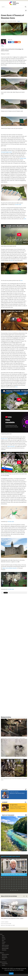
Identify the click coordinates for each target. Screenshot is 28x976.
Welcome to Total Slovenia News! (17, 793)
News (3, 935)
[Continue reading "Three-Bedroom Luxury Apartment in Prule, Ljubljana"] (14, 908)
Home (1, 934)
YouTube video (18, 204)
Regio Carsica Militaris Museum (10, 568)
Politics (3, 937)
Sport (3, 940)
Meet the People (5, 948)
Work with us (4, 957)
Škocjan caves (4, 438)
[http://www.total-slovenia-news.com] (14, 3)
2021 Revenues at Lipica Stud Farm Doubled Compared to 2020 (14, 779)
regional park (6, 152)
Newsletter (4, 950)
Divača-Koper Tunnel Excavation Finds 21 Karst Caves (13, 738)
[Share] (9, 42)
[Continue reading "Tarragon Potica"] (5, 807)
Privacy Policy (5, 963)
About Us (2, 952)
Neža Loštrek (4, 21)
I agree (11, 973)
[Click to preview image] (14, 29)
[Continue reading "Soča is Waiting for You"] (14, 833)
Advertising (4, 956)
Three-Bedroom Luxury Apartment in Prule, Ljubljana (12, 918)
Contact (3, 959)
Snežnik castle (23, 158)
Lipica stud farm (11, 446)
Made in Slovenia (5, 945)
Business (3, 938)
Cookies (3, 965)
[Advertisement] (14, 655)
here (25, 218)
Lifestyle (3, 942)
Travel (18, 21)
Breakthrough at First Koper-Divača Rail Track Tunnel (12, 758)
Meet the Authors (5, 954)
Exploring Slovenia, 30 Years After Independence (13, 874)
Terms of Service (3, 962)
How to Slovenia (5, 946)
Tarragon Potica (13, 804)
